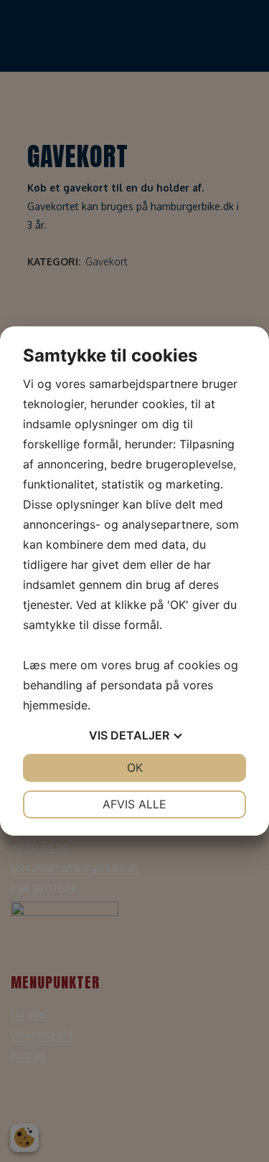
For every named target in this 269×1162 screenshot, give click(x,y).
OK (135, 767)
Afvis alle (134, 804)
